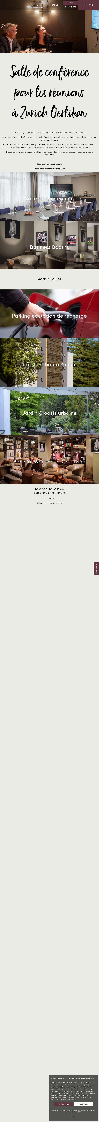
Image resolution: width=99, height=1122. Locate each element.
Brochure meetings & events (49, 164)
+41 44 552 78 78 (49, 499)
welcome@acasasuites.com (49, 503)
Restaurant (70, 7)
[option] (49, 26)
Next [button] (96, 26)
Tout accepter (63, 1104)
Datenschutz (73, 1116)
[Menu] (11, 5)
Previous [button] (3, 26)
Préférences (83, 1104)
